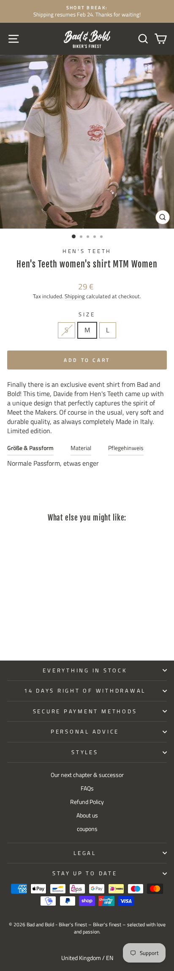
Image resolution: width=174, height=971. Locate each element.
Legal (84, 853)
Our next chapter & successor (87, 774)
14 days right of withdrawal (85, 691)
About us (87, 815)
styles (84, 752)
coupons (87, 828)
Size (87, 314)
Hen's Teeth (87, 251)
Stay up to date (84, 873)
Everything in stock (85, 670)
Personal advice (85, 732)
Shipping (75, 296)
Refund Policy (87, 801)
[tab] (30, 450)
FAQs (87, 788)
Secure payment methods (85, 711)
